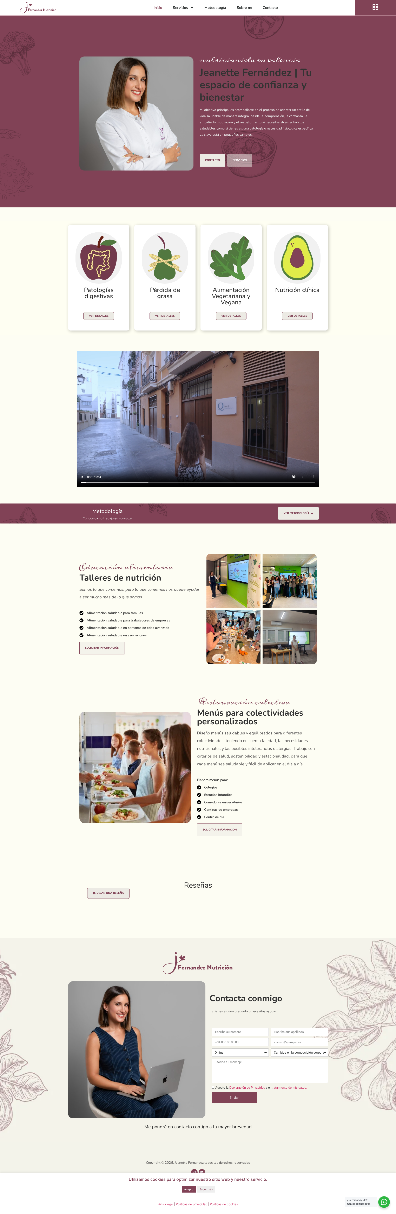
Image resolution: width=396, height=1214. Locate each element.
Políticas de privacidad (191, 1204)
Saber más (206, 1189)
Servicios (180, 7)
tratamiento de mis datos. (289, 1087)
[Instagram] (194, 1172)
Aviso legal (165, 1204)
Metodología (215, 7)
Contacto (270, 7)
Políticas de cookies (224, 1204)
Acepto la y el (261, 1087)
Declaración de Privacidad (247, 1087)
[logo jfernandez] (38, 8)
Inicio (158, 7)
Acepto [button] (188, 1189)
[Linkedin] (202, 1172)
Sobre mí (244, 7)
